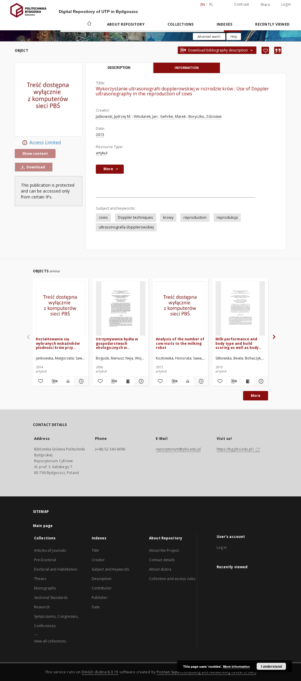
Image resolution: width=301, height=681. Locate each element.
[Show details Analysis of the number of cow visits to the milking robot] (200, 381)
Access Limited (45, 143)
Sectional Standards (51, 597)
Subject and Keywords (110, 569)
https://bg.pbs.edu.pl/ (236, 449)
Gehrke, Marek (173, 116)
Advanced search (209, 36)
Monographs (45, 588)
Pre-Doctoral (45, 559)
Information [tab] (187, 67)
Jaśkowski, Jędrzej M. (113, 116)
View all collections (50, 641)
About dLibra (160, 569)
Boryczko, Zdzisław (205, 116)
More (255, 395)
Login (286, 4)
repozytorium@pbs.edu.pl (178, 449)
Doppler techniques (135, 217)
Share (265, 4)
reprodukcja (227, 217)
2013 (100, 134)
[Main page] (89, 24)
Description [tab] (119, 68)
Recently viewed (272, 24)
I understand (271, 666)
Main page (43, 525)
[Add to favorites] (265, 50)
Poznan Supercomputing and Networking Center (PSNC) (206, 672)
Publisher (100, 597)
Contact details (162, 559)
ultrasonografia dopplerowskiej (126, 227)
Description (101, 578)
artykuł (101, 152)
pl (211, 4)
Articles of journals (50, 550)
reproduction (195, 217)
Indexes (225, 24)
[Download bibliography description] (54, 381)
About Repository (126, 24)
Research (42, 606)
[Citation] (278, 50)
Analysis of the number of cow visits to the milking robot (180, 343)
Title (95, 550)
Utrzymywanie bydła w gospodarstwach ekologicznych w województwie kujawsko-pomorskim (119, 343)
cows (103, 217)
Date (96, 606)
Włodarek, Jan (146, 116)
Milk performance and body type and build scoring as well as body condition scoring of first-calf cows (239, 343)
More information (236, 666)
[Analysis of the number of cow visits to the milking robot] (180, 308)
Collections (181, 24)
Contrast (241, 4)
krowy (168, 217)
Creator (98, 559)
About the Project (164, 550)
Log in (222, 547)
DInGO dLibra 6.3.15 (100, 672)
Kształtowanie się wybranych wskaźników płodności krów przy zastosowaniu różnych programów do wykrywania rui (58, 343)
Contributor (102, 588)
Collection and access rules (172, 578)
